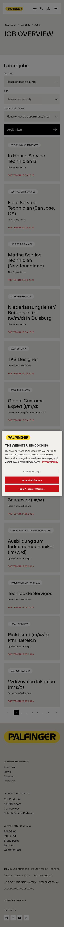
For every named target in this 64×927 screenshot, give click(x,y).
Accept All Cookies (32, 480)
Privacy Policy (50, 461)
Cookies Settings (32, 471)
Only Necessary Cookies (32, 488)
